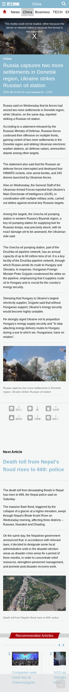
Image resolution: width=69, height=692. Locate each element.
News (15, 12)
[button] (58, 645)
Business (42, 12)
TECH (58, 12)
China (27, 12)
